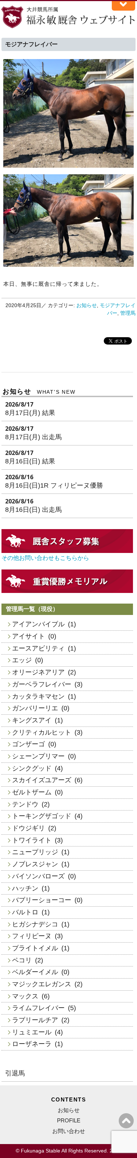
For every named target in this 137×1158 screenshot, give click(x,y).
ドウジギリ (28, 828)
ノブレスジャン (35, 864)
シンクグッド (32, 768)
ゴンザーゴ (28, 744)
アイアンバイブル (38, 624)
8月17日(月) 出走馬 (33, 437)
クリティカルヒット (41, 732)
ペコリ (22, 960)
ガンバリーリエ (35, 708)
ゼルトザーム (32, 792)
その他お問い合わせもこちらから (45, 558)
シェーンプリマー (38, 756)
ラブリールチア (35, 1020)
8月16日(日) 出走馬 (33, 509)
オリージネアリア (38, 672)
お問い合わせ (68, 1131)
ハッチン (25, 888)
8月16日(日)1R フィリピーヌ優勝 (54, 485)
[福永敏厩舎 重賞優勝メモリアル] (67, 591)
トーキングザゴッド (41, 816)
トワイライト (32, 840)
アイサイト (28, 636)
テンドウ (25, 804)
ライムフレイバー (38, 1008)
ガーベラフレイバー (41, 684)
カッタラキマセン (38, 696)
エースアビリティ (38, 648)
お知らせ (86, 305)
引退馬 (15, 1073)
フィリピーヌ (32, 936)
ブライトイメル (35, 948)
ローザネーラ (32, 1044)
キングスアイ (32, 720)
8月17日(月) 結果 (30, 412)
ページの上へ (126, 1121)
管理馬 (128, 313)
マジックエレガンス (41, 984)
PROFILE (68, 1120)
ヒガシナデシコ (35, 924)
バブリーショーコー (41, 900)
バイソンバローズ (38, 876)
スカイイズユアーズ (41, 780)
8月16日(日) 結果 (30, 461)
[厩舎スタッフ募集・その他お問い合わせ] (67, 551)
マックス (25, 996)
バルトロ (25, 912)
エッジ (22, 660)
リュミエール (32, 1032)
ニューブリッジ (35, 852)
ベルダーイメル (35, 972)
